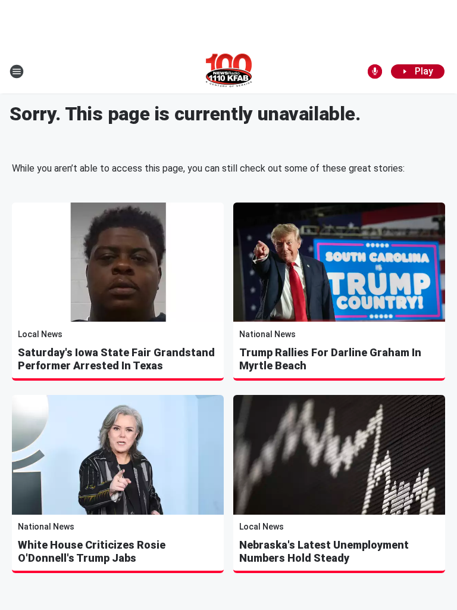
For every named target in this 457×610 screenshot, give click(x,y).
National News (267, 334)
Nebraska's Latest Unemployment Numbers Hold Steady (324, 551)
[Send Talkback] (375, 71)
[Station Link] (229, 71)
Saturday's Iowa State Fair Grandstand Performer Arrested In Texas (116, 359)
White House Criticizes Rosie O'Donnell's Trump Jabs (91, 551)
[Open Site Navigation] (17, 71)
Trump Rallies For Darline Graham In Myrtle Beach (330, 359)
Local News (40, 334)
